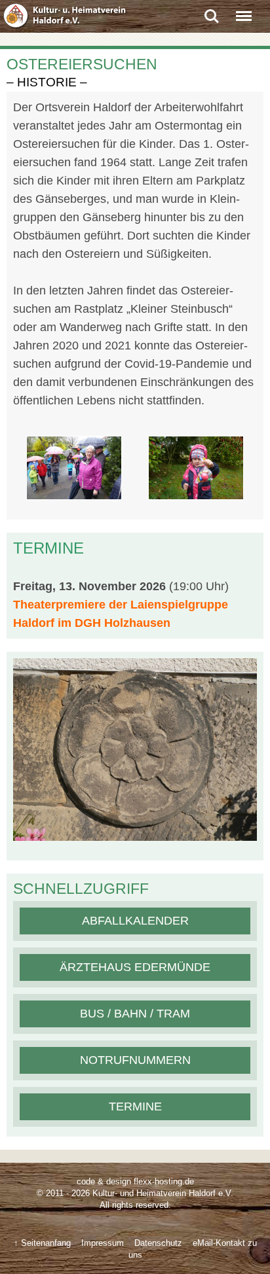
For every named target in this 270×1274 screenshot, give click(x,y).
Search (211, 11)
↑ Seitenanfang (42, 1243)
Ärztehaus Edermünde (135, 967)
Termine (135, 1106)
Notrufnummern (135, 1060)
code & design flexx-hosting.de (135, 1181)
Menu (243, 11)
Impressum (102, 1243)
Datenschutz (158, 1243)
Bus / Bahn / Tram (135, 1013)
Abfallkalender (135, 920)
